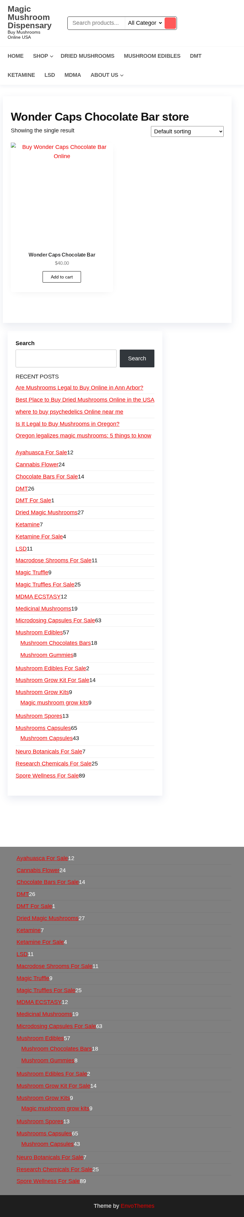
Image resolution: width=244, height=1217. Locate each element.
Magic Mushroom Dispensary (29, 17)
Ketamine (21, 75)
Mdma (72, 75)
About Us (104, 75)
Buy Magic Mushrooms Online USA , (57, 808)
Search (25, 343)
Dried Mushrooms (87, 56)
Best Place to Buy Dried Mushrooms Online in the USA (85, 400)
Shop (40, 56)
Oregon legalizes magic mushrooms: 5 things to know (83, 435)
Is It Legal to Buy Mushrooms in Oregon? (67, 424)
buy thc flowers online (108, 817)
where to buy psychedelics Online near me (69, 412)
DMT (195, 56)
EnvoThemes (137, 1206)
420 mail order (58, 817)
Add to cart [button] (62, 276)
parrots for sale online (166, 817)
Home (16, 56)
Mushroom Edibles (152, 56)
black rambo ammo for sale (171, 826)
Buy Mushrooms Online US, (139, 808)
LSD (49, 75)
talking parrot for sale (106, 826)
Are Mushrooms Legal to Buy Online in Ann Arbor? (79, 387)
